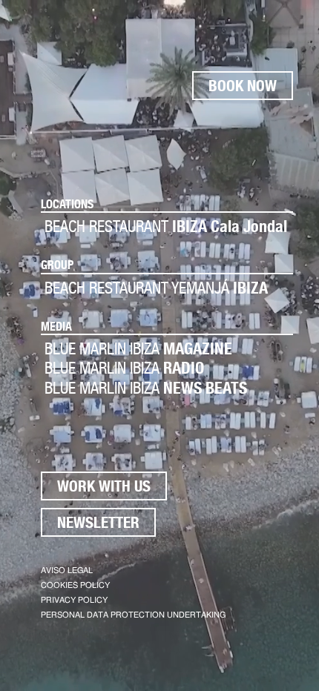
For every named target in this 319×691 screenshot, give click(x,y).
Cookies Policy (75, 585)
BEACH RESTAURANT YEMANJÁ (156, 287)
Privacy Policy (74, 600)
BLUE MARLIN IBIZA (138, 348)
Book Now (242, 85)
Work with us (104, 486)
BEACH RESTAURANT (166, 226)
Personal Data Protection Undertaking (133, 615)
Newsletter (98, 522)
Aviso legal (67, 570)
